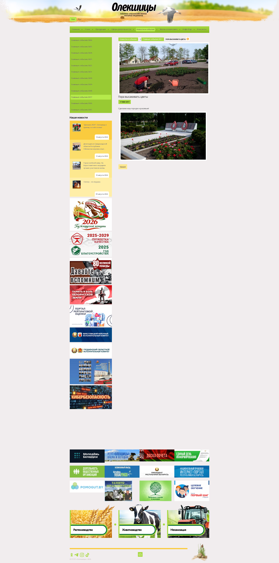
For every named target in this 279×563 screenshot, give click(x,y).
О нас (87, 29)
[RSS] (188, 39)
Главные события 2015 (81, 109)
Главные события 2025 (81, 46)
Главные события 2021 (81, 72)
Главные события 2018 (81, 91)
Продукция (101, 29)
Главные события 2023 (81, 59)
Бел (73, 19)
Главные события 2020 (81, 78)
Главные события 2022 (81, 65)
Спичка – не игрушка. (92, 182)
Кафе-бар (187, 29)
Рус (79, 19)
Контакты (201, 29)
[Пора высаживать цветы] (164, 44)
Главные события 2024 (81, 53)
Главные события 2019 (81, 84)
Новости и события (145, 29)
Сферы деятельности (121, 29)
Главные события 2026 (81, 40)
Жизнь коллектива (168, 29)
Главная (75, 29)
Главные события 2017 (81, 97)
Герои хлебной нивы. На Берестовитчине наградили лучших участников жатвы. (95, 165)
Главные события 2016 (81, 103)
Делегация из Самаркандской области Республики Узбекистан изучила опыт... (95, 146)
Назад (123, 166)
